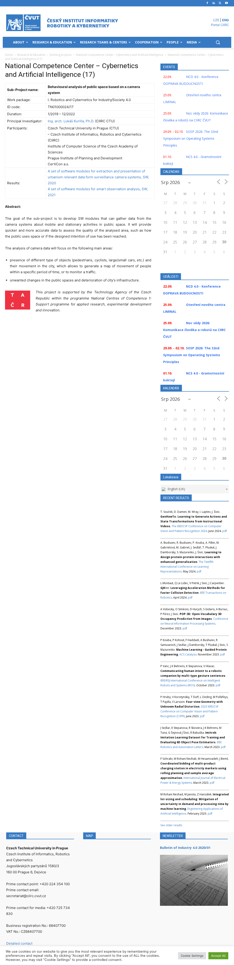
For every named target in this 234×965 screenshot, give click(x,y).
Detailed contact (19, 943)
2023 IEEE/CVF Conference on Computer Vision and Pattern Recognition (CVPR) (189, 711)
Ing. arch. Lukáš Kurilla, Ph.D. (71, 121)
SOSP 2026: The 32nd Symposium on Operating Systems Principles (190, 138)
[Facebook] (207, 3)
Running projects (61, 55)
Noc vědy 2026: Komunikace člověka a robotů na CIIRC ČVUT (194, 330)
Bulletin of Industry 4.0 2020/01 (185, 847)
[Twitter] (220, 3)
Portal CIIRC (220, 25)
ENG (225, 20)
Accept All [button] (218, 955)
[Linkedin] (213, 3)
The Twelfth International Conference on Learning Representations (186, 566)
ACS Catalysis (188, 654)
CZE (216, 20)
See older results (171, 825)
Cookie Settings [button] (192, 955)
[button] (217, 42)
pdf (224, 531)
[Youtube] (226, 3)
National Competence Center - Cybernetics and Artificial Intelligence (119, 55)
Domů (9, 55)
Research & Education (31, 55)
